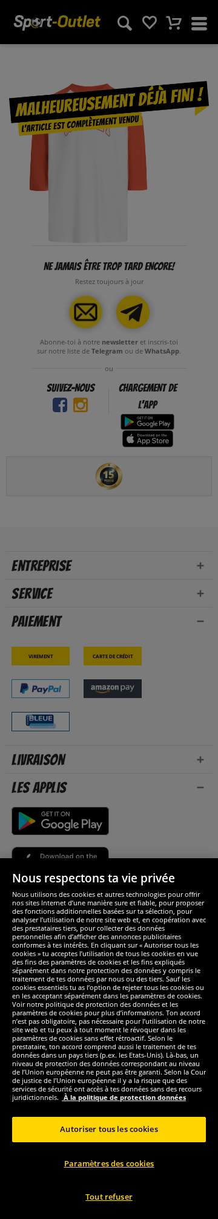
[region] (109, 1038)
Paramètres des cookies (109, 1163)
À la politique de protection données (124, 1097)
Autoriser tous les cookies (108, 1129)
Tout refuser (109, 1196)
